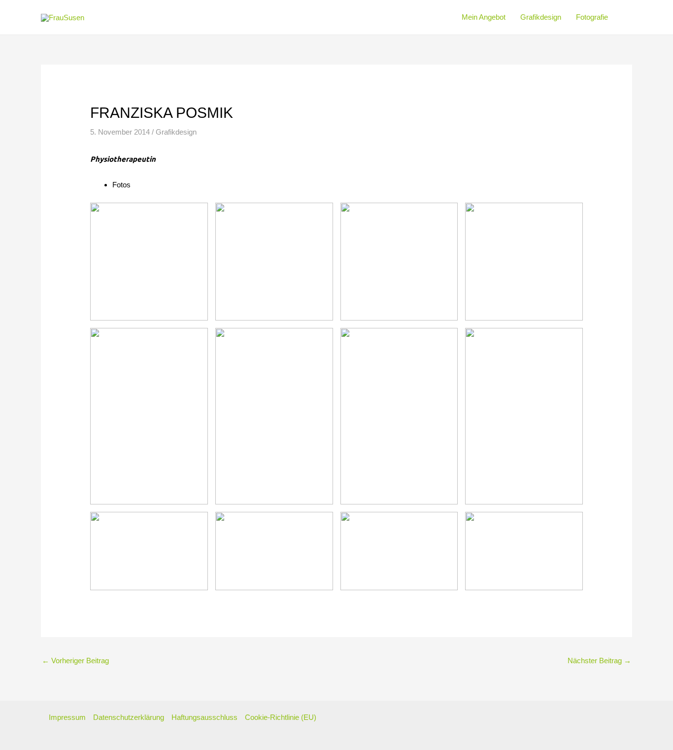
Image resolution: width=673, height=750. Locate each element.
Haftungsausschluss (204, 717)
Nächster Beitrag (599, 660)
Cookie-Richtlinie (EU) (280, 717)
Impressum (67, 717)
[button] (612, 17)
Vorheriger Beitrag (75, 660)
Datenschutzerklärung (128, 717)
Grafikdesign (176, 132)
